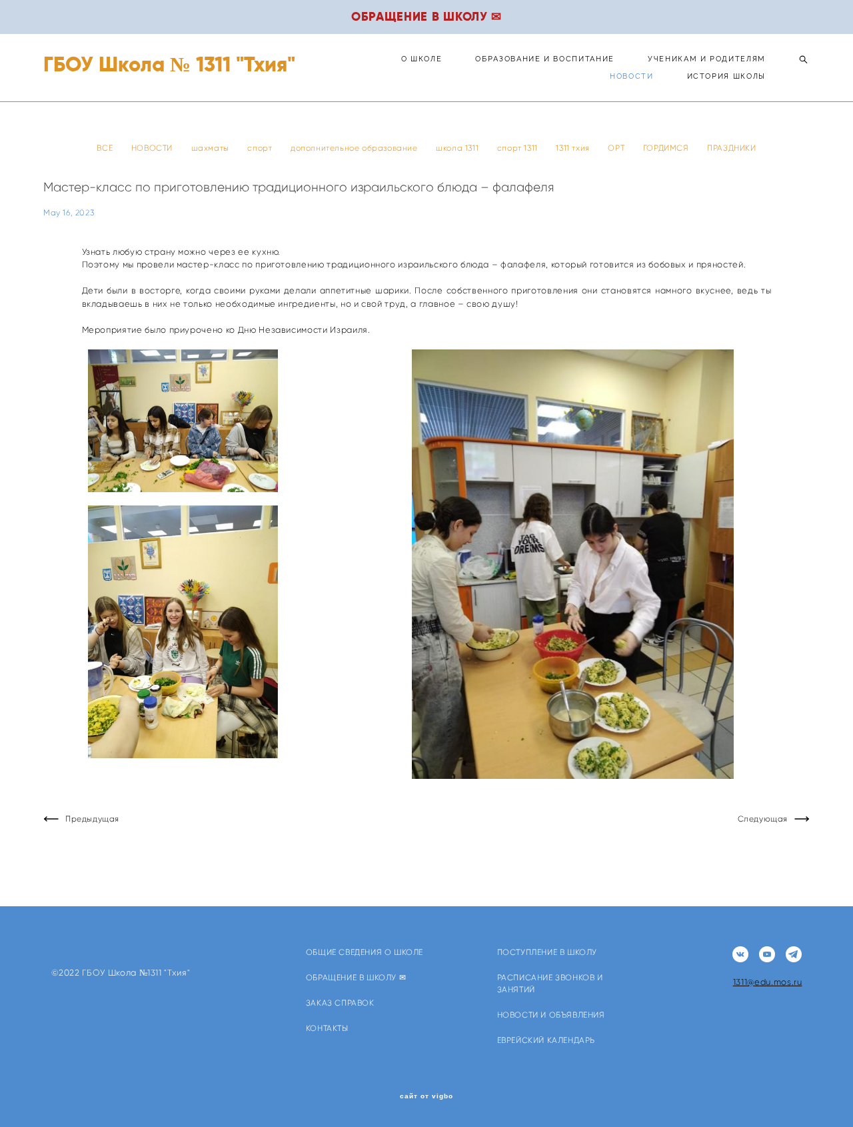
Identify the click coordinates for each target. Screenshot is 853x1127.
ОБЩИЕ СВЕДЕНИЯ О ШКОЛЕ (364, 952)
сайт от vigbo (426, 1096)
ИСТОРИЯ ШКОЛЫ (726, 76)
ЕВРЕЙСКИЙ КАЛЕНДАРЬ (546, 1040)
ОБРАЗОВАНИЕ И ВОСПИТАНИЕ (544, 59)
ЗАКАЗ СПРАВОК (340, 1003)
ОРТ (617, 148)
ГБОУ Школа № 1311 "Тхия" (169, 64)
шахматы (211, 148)
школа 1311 (458, 148)
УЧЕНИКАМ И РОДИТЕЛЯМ (707, 59)
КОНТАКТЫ (327, 1028)
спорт (261, 148)
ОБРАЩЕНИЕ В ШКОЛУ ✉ (356, 977)
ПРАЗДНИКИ (731, 148)
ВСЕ (106, 148)
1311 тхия (574, 148)
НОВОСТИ (632, 76)
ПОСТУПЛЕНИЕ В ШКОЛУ (547, 952)
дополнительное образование (355, 148)
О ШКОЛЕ (421, 59)
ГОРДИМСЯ (667, 148)
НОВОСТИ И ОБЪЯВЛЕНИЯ (551, 1015)
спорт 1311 (518, 148)
